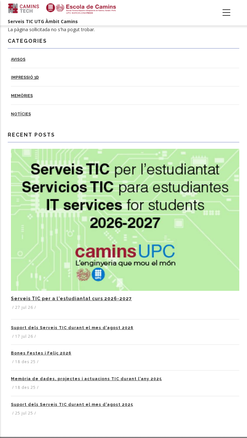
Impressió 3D (25, 77)
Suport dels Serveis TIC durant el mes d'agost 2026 (72, 328)
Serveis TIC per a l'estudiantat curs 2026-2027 (71, 298)
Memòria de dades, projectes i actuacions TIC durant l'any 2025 (86, 379)
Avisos (18, 59)
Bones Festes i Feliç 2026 (41, 353)
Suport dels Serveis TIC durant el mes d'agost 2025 (72, 404)
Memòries (22, 96)
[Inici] (63, 8)
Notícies (21, 114)
